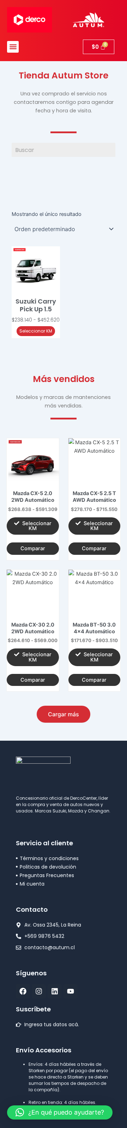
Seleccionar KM (35, 331)
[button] (13, 47)
